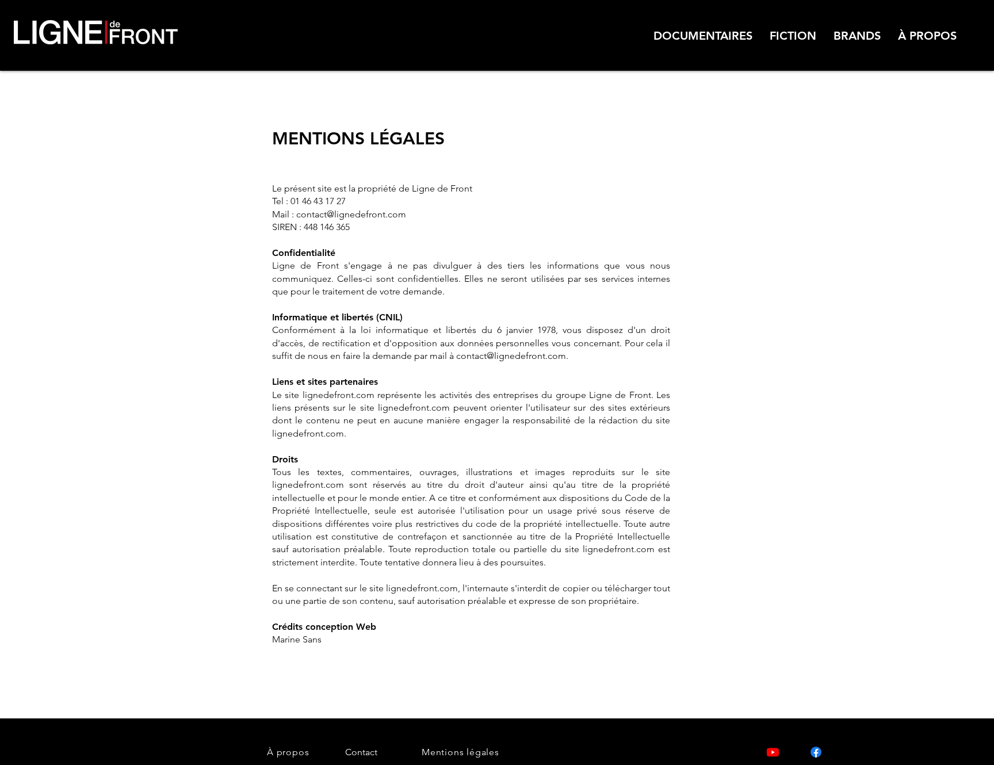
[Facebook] (816, 752)
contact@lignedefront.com (351, 214)
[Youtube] (773, 752)
